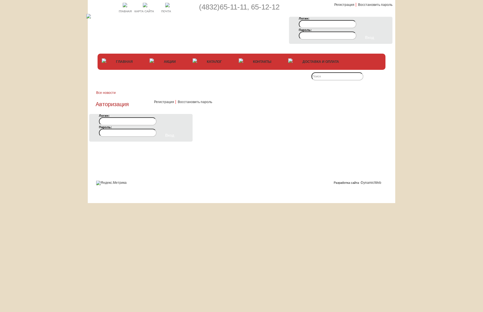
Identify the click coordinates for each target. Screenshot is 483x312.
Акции (170, 62)
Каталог (215, 62)
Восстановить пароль (375, 5)
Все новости (106, 93)
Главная (125, 62)
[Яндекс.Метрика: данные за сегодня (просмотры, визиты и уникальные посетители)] (111, 183)
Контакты (262, 62)
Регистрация (344, 5)
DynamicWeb (371, 183)
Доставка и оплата (320, 62)
